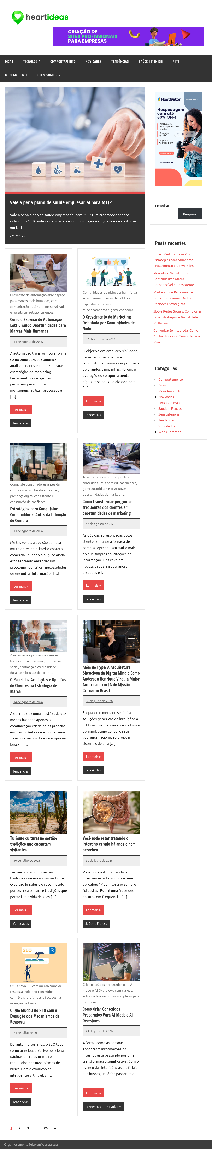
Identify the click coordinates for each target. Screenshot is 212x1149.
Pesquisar (162, 205)
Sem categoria (168, 414)
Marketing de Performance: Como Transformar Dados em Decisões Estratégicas (174, 298)
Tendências (120, 61)
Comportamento (63, 61)
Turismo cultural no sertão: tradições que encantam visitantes (33, 844)
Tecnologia (31, 61)
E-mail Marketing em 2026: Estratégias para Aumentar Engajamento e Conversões (173, 259)
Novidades (93, 61)
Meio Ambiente (16, 75)
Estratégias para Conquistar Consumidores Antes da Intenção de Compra (38, 515)
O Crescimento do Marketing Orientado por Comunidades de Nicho (109, 323)
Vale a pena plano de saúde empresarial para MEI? (61, 202)
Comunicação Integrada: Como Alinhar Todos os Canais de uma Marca (176, 336)
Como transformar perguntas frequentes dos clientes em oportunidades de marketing (107, 507)
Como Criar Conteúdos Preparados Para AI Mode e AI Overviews (108, 1015)
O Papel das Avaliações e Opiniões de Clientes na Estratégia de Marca (38, 685)
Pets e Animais (169, 402)
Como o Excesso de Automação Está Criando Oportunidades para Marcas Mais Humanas (38, 325)
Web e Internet (169, 431)
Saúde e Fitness (151, 61)
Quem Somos (47, 75)
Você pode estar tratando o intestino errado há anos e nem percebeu (109, 844)
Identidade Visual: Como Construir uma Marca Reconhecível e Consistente (174, 279)
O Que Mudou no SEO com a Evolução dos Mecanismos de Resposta (34, 1016)
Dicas (9, 61)
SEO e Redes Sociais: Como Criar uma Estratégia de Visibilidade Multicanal (177, 317)
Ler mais (16, 235)
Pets (176, 61)
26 (46, 1128)
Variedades (21, 923)
